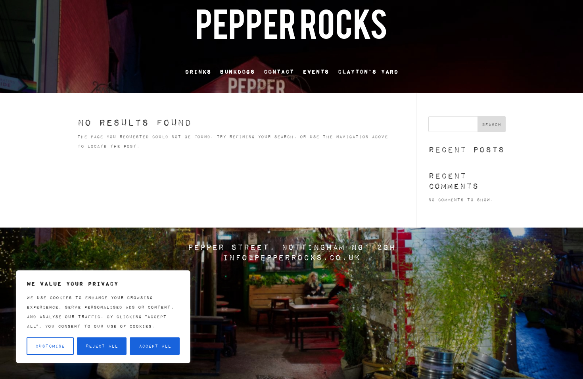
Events (316, 71)
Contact (278, 71)
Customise (50, 346)
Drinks (198, 71)
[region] (103, 316)
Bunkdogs (237, 71)
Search (491, 124)
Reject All (102, 346)
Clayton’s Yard (368, 71)
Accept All (155, 346)
